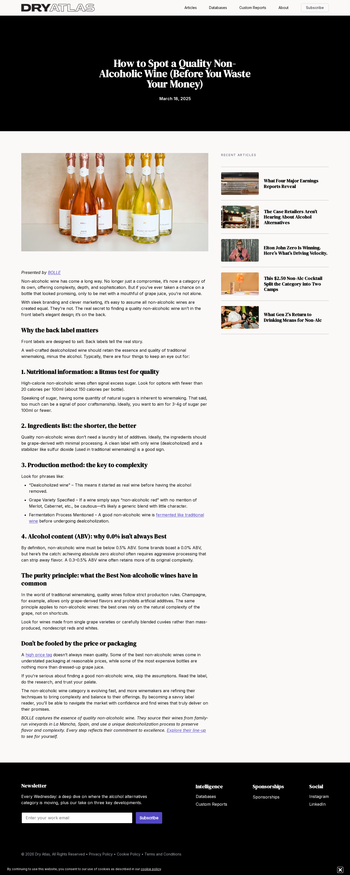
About (284, 7)
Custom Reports (252, 7)
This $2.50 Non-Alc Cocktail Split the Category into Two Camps (293, 283)
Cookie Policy (128, 854)
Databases (218, 7)
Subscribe (315, 7)
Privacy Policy (101, 854)
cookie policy (151, 869)
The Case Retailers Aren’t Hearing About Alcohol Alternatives (290, 217)
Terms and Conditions (163, 854)
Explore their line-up (186, 730)
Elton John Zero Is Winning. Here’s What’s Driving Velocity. (295, 250)
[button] (340, 869)
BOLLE (54, 272)
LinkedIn (317, 804)
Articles (190, 7)
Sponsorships (266, 797)
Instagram (319, 796)
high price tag (39, 654)
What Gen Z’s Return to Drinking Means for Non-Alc (293, 317)
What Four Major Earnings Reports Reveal (291, 183)
